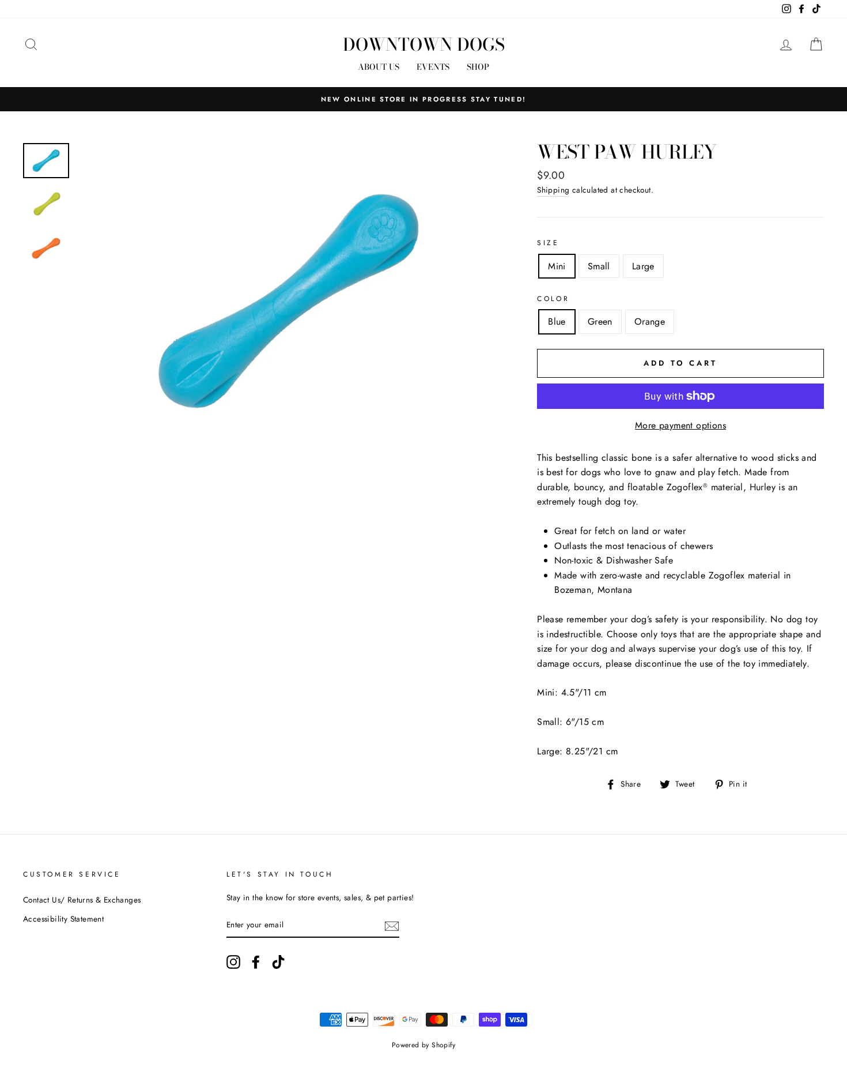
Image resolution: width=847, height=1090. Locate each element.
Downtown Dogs (424, 44)
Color (553, 299)
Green (600, 321)
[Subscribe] (391, 925)
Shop (478, 67)
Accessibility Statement (63, 918)
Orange (649, 321)
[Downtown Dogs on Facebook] (256, 962)
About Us (378, 67)
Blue (557, 321)
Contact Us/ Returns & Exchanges (82, 899)
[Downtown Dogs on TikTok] (278, 962)
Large (643, 266)
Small (599, 266)
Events (433, 67)
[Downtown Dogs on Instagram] (233, 962)
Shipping (553, 190)
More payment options (680, 425)
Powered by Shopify (423, 1045)
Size (548, 243)
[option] (423, 99)
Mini (557, 266)
